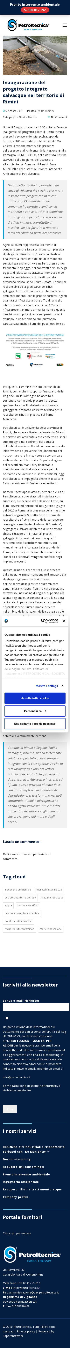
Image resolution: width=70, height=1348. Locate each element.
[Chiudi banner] (64, 621)
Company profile (16, 1197)
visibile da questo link (17, 1090)
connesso (25, 854)
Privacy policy (26, 1331)
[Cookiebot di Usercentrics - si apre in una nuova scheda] (43, 620)
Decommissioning (17, 1159)
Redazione (48, 111)
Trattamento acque (52, 897)
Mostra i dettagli (47, 685)
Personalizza (33, 710)
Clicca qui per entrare (17, 1233)
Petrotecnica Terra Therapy (20, 897)
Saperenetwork (13, 1336)
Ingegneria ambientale (18, 889)
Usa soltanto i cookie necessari (35, 723)
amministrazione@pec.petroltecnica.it (34, 1292)
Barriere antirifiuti (28, 905)
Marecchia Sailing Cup (49, 889)
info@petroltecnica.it (17, 1077)
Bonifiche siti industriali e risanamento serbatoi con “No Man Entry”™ (34, 1149)
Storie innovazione (51, 929)
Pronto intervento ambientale (35, 10)
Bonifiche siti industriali (18, 921)
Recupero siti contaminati (19, 929)
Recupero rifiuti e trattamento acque (32, 1189)
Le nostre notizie (26, 117)
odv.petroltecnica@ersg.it (20, 1301)
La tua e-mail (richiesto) (21, 1000)
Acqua (8, 905)
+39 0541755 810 (28, 1283)
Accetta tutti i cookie (35, 698)
